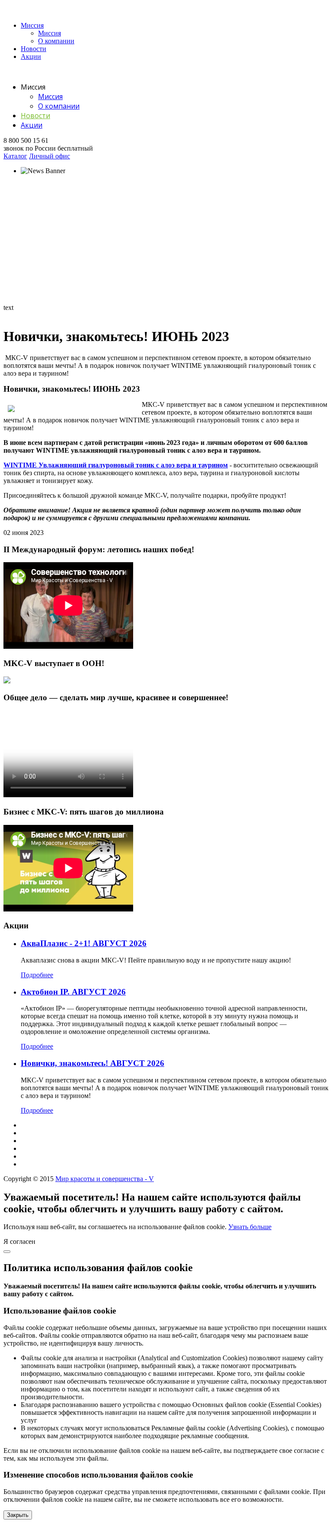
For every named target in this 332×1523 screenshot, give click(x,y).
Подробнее (37, 975)
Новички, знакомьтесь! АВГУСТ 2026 (92, 1063)
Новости (33, 48)
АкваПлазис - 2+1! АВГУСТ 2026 (84, 943)
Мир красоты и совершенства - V (104, 1178)
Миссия (32, 25)
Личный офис (49, 156)
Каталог (15, 156)
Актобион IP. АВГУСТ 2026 (73, 991)
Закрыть (18, 1515)
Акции (31, 56)
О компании (56, 41)
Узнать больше (249, 1226)
